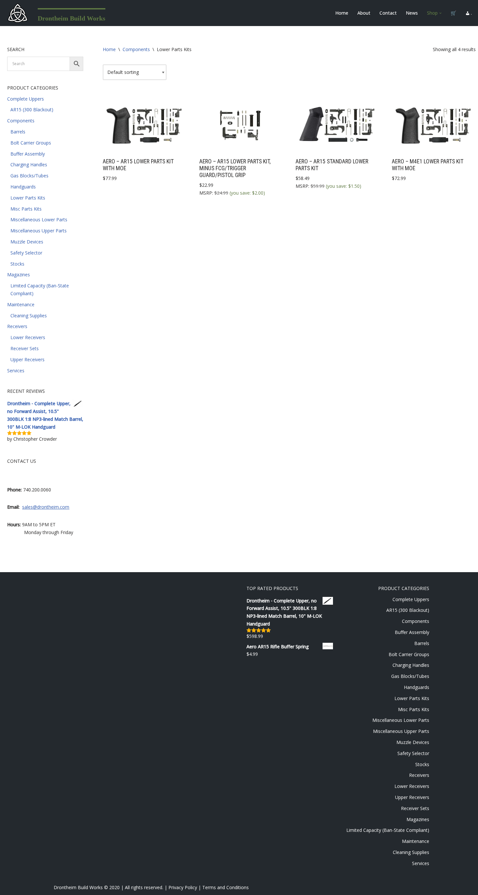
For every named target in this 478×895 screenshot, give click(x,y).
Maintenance (20, 304)
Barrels (17, 132)
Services (15, 370)
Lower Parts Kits (27, 198)
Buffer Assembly (27, 154)
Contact (388, 13)
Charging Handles (28, 164)
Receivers (17, 326)
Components (20, 120)
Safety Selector (26, 253)
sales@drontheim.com (45, 507)
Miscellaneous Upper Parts (38, 230)
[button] (440, 13)
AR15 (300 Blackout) (31, 109)
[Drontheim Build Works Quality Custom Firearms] (17, 13)
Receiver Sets (24, 348)
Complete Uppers (25, 99)
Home (341, 13)
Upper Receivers (27, 359)
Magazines (18, 274)
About (363, 13)
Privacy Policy (182, 887)
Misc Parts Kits (26, 209)
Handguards (23, 187)
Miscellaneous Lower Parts (38, 219)
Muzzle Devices (26, 242)
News (412, 13)
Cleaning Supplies (28, 315)
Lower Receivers (27, 337)
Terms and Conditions (225, 887)
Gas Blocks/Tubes (29, 175)
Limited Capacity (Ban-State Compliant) (387, 830)
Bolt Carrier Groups (30, 143)
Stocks (17, 264)
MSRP (205, 193)
